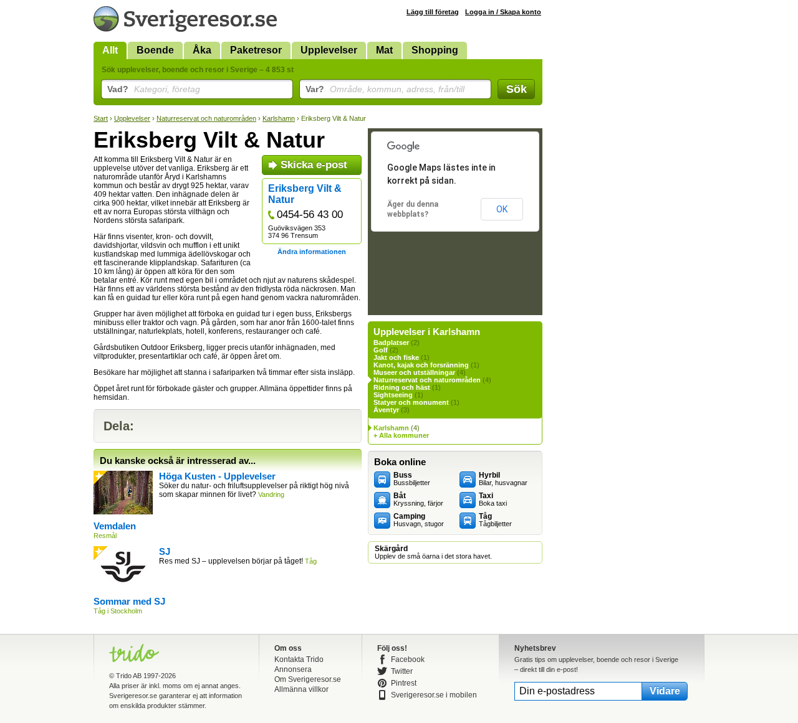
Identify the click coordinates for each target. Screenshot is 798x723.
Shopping (434, 50)
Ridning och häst (401, 387)
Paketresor (256, 50)
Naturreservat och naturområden (206, 118)
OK (501, 209)
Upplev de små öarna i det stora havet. (433, 552)
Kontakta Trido (299, 659)
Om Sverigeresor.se (307, 679)
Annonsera (293, 669)
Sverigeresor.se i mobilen (434, 695)
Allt (110, 50)
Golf (380, 350)
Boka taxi (493, 499)
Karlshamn (278, 118)
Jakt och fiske (396, 357)
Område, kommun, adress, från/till (384, 89)
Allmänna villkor (301, 689)
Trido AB (129, 675)
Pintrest (403, 683)
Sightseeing (393, 395)
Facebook (408, 659)
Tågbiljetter (495, 520)
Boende (155, 50)
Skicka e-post (314, 165)
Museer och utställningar (414, 372)
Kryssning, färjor (418, 499)
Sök (516, 89)
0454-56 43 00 (310, 214)
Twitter (402, 671)
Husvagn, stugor (418, 520)
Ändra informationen (311, 251)
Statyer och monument (411, 402)
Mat (384, 50)
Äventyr (386, 409)
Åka (202, 50)
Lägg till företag (432, 12)
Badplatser (391, 342)
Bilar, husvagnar (503, 478)
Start (101, 118)
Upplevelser (328, 50)
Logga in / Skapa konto (503, 12)
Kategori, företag (153, 89)
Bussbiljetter (411, 478)
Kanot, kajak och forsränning (421, 365)
